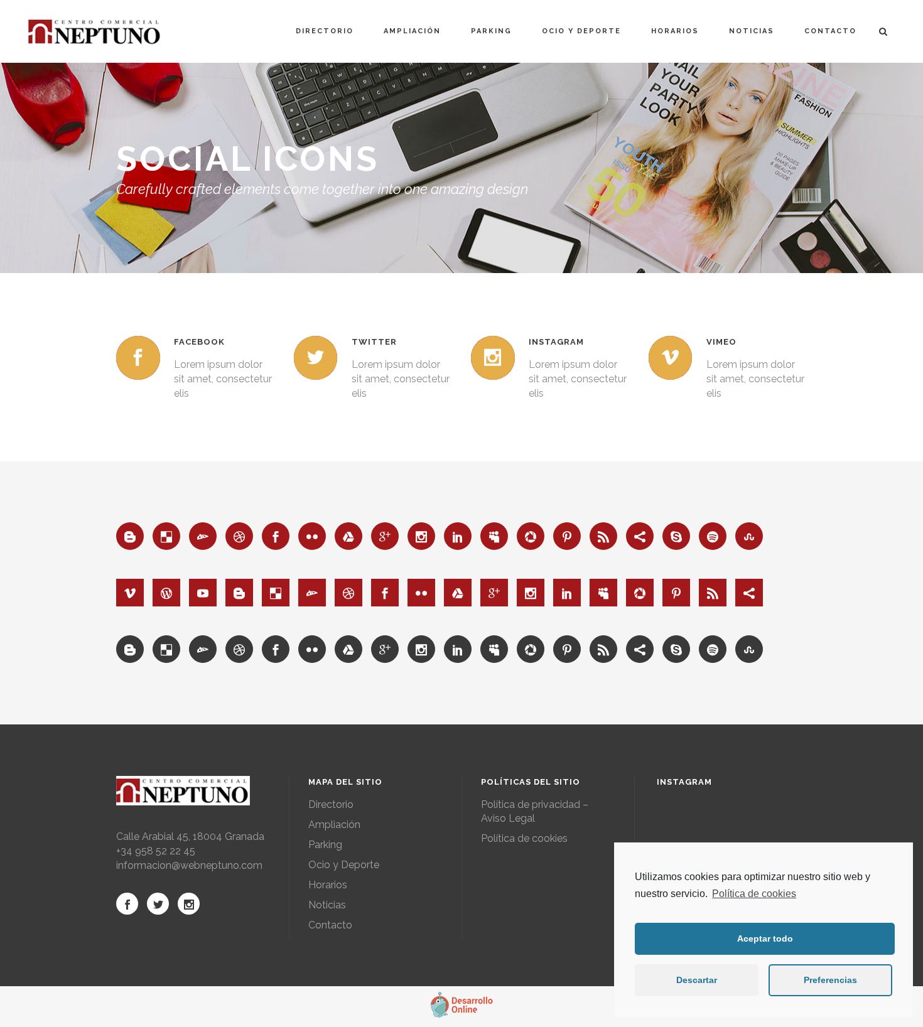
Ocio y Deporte (343, 865)
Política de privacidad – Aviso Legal (534, 811)
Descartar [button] (696, 980)
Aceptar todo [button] (765, 938)
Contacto (330, 925)
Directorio (331, 804)
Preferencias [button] (830, 980)
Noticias (327, 905)
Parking (325, 845)
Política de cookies (754, 893)
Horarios (327, 885)
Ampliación (334, 825)
